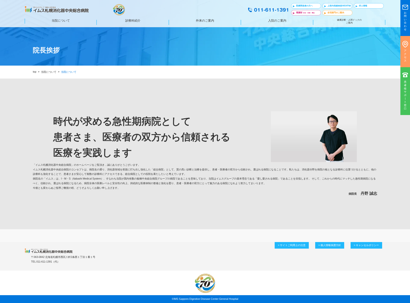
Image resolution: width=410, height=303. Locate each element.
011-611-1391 (44, 261)
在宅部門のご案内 (336, 12)
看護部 (299, 12)
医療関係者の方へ (304, 5)
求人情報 (363, 5)
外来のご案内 (205, 20)
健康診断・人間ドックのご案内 (349, 21)
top (34, 71)
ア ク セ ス (405, 55)
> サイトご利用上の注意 (292, 245)
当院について (61, 20)
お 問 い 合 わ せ (405, 21)
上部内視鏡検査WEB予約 (339, 5)
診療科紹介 (132, 20)
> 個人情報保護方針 (329, 245)
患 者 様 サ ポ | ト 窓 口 (405, 95)
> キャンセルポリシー (366, 245)
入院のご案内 (277, 20)
